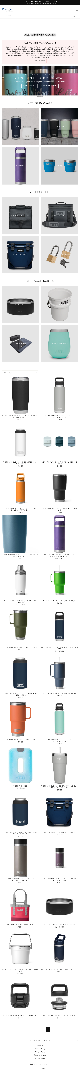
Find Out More (49, 86)
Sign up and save (39, 1064)
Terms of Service (40, 1055)
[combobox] (40, 16)
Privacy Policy (40, 1052)
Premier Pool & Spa (39, 1040)
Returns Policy (40, 1049)
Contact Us (29, 86)
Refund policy (40, 1058)
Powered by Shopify (40, 1068)
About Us (40, 1046)
